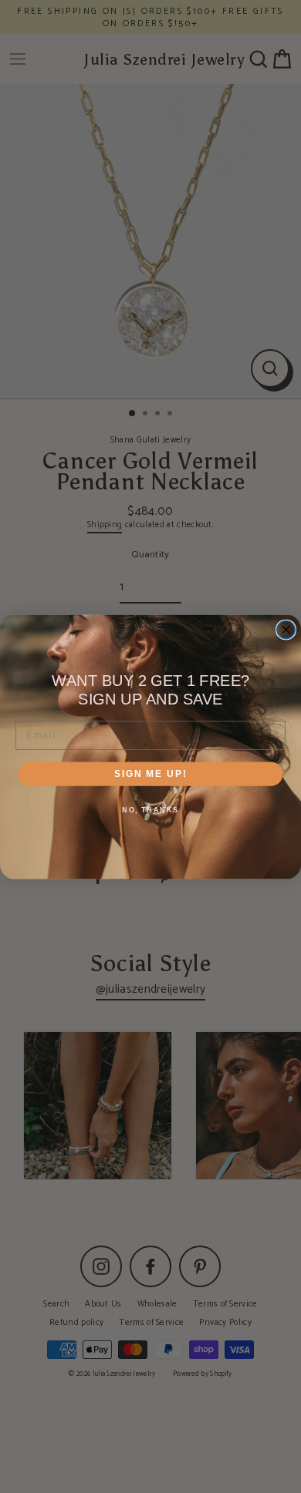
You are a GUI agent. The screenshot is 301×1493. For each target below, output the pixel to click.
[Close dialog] (286, 629)
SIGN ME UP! (150, 773)
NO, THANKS (150, 809)
